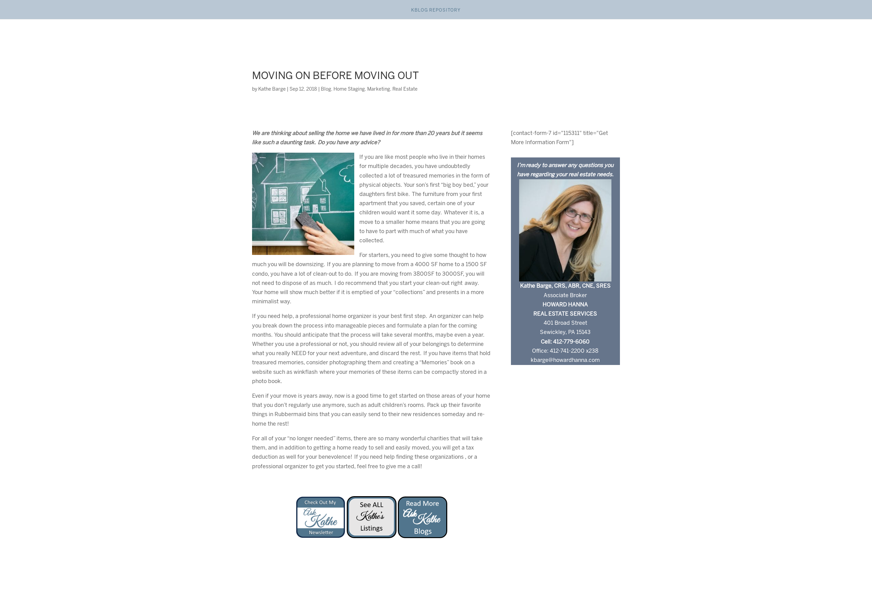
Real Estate (405, 89)
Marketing (378, 89)
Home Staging (349, 89)
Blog (326, 89)
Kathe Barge (272, 89)
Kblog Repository (436, 10)
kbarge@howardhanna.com (565, 360)
